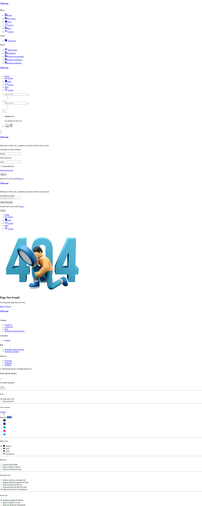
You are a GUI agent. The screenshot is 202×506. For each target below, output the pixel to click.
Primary (3, 417)
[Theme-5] (4, 435)
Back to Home (5, 306)
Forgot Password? (6, 170)
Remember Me (8, 166)
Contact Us (9, 327)
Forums (7, 340)
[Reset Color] (4, 414)
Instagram (8, 363)
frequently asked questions (14, 349)
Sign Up (20, 179)
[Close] (1, 378)
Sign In (3, 174)
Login (21, 206)
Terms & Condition (12, 352)
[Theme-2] (4, 425)
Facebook (8, 361)
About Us (8, 325)
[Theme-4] (4, 432)
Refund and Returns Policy (15, 331)
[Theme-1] (4, 421)
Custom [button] (3, 412)
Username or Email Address (10, 150)
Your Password (5, 158)
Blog (6, 329)
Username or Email (7, 196)
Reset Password (6, 202)
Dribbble (8, 365)
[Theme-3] (4, 428)
